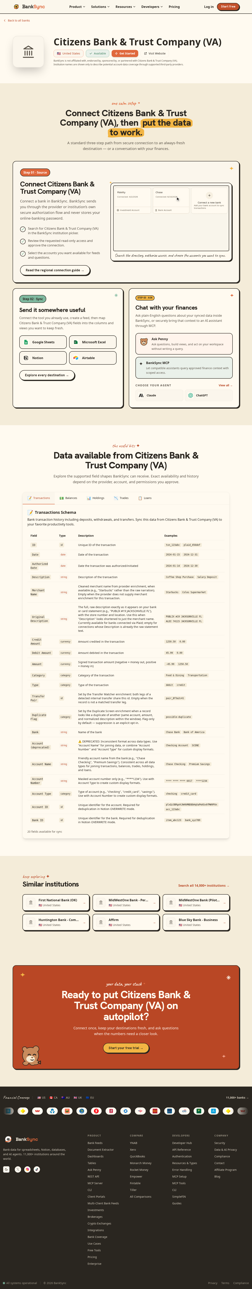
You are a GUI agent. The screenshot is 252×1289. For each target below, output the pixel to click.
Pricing (174, 7)
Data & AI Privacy (225, 1149)
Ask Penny (94, 1170)
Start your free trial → (126, 1048)
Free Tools (94, 1250)
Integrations (96, 1230)
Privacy (212, 1283)
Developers (150, 7)
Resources (124, 7)
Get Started (127, 53)
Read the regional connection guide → (55, 270)
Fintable (135, 1183)
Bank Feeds (95, 1143)
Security (219, 1143)
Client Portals (96, 1196)
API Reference (181, 1149)
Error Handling (182, 1170)
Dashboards (96, 1156)
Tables (92, 1163)
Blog (217, 1176)
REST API (93, 1176)
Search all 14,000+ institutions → (204, 885)
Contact (219, 1163)
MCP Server (95, 1183)
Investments (96, 1210)
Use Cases (94, 1243)
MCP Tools (179, 1183)
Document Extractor (101, 1149)
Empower (136, 1176)
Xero (133, 1149)
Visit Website (157, 53)
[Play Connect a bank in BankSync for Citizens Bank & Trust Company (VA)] (171, 218)
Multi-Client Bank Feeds (103, 1203)
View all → (226, 385)
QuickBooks (137, 1156)
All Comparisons (140, 1196)
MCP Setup (179, 1176)
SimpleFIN (179, 1196)
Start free (228, 6)
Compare (136, 1135)
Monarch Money (140, 1163)
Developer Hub (182, 1143)
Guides (177, 1203)
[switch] (6, 1169)
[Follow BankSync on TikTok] (36, 1169)
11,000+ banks (237, 1097)
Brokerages (95, 1217)
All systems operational (21, 1283)
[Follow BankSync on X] (17, 1169)
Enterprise (94, 1264)
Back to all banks (19, 20)
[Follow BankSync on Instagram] (27, 1169)
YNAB (133, 1143)
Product (75, 7)
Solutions (98, 7)
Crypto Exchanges (99, 1223)
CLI (90, 1190)
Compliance (222, 1156)
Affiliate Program (225, 1170)
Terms (225, 1283)
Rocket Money (139, 1170)
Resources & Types (184, 1163)
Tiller (133, 1190)
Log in (209, 7)
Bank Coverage (97, 1237)
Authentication (182, 1156)
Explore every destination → (47, 375)
